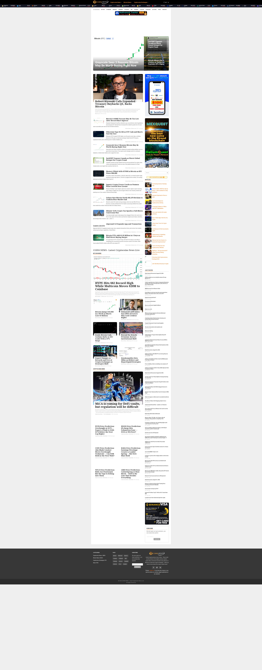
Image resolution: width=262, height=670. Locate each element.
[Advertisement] (131, 26)
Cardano (120, 9)
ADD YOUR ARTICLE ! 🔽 (156, 177)
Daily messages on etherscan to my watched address (157, 396)
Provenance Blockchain (150, 301)
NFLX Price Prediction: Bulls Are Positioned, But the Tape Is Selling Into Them (105, 473)
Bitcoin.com (97, 113)
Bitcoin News (128, 128)
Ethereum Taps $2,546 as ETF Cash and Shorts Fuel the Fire (124, 133)
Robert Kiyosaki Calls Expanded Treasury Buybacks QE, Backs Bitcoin (115, 104)
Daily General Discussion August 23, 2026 (154, 273)
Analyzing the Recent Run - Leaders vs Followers (156, 404)
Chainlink (148, 9)
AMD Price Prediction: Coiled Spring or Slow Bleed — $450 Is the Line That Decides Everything (130, 474)
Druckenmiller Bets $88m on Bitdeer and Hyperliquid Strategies (131, 360)
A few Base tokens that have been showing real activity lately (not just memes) (155, 319)
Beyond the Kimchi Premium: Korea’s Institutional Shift (129, 337)
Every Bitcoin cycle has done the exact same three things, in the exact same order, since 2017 (156, 293)
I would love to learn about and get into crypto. (155, 497)
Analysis (164, 9)
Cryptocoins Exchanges (99, 560)
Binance (115, 9)
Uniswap (136, 9)
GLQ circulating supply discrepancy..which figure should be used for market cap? (156, 428)
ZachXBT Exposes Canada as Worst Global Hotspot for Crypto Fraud (123, 159)
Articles (148, 179)
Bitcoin (103, 9)
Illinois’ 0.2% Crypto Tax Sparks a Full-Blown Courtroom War (124, 212)
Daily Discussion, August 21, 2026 (152, 479)
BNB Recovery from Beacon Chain (152, 288)
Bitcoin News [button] (127, 2)
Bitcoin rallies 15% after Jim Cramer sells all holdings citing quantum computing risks (155, 418)
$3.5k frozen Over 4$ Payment (151, 432)
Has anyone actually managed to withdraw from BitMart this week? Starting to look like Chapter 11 (156, 437)
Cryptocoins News (127, 232)
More (95, 562)
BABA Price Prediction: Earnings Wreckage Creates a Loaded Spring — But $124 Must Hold (131, 452)
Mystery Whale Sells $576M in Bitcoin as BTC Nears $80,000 (124, 172)
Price (159, 9)
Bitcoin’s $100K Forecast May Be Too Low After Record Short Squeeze (122, 120)
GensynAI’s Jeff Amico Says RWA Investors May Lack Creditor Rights (130, 315)
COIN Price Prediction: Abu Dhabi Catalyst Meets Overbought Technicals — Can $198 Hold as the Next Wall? (104, 452)
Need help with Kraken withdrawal (152, 413)
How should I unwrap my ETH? (151, 488)
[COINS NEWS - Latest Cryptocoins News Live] (100, 2)
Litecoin (142, 9)
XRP (131, 9)
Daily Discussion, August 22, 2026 (152, 349)
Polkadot (126, 9)
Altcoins (154, 9)
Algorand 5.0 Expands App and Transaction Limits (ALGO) (117, 225)
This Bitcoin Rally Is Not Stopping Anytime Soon (155, 400)
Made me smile (148, 309)
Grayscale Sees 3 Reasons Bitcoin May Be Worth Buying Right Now (122, 146)
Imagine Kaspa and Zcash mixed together (154, 323)
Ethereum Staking (149, 330)
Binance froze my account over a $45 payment (155, 475)
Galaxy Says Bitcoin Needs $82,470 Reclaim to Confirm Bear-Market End (124, 199)
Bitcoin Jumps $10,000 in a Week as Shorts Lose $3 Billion (104, 314)
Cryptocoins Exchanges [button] (140, 2)
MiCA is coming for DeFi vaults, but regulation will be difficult (117, 405)
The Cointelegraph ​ (107, 414)
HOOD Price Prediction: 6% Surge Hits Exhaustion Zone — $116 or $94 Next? (131, 429)
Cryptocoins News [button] (115, 2)
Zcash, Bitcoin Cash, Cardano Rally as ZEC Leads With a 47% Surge (104, 338)
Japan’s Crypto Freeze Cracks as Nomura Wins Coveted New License (122, 185)
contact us (151, 570)
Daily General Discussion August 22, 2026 (154, 372)
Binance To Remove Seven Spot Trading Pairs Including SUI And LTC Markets (155, 484)
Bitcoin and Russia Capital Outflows (153, 305)
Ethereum (108, 9)
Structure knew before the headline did (153, 327)
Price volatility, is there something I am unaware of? (156, 363)
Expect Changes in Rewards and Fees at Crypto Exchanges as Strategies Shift (104, 361)
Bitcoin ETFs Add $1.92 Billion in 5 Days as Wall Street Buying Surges (123, 236)
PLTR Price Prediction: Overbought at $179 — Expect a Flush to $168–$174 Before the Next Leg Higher (105, 430)
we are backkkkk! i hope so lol (151, 451)
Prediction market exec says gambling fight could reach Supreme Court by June (156, 423)
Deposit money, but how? (150, 297)
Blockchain (134, 232)
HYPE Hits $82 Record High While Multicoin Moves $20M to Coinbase (117, 286)
